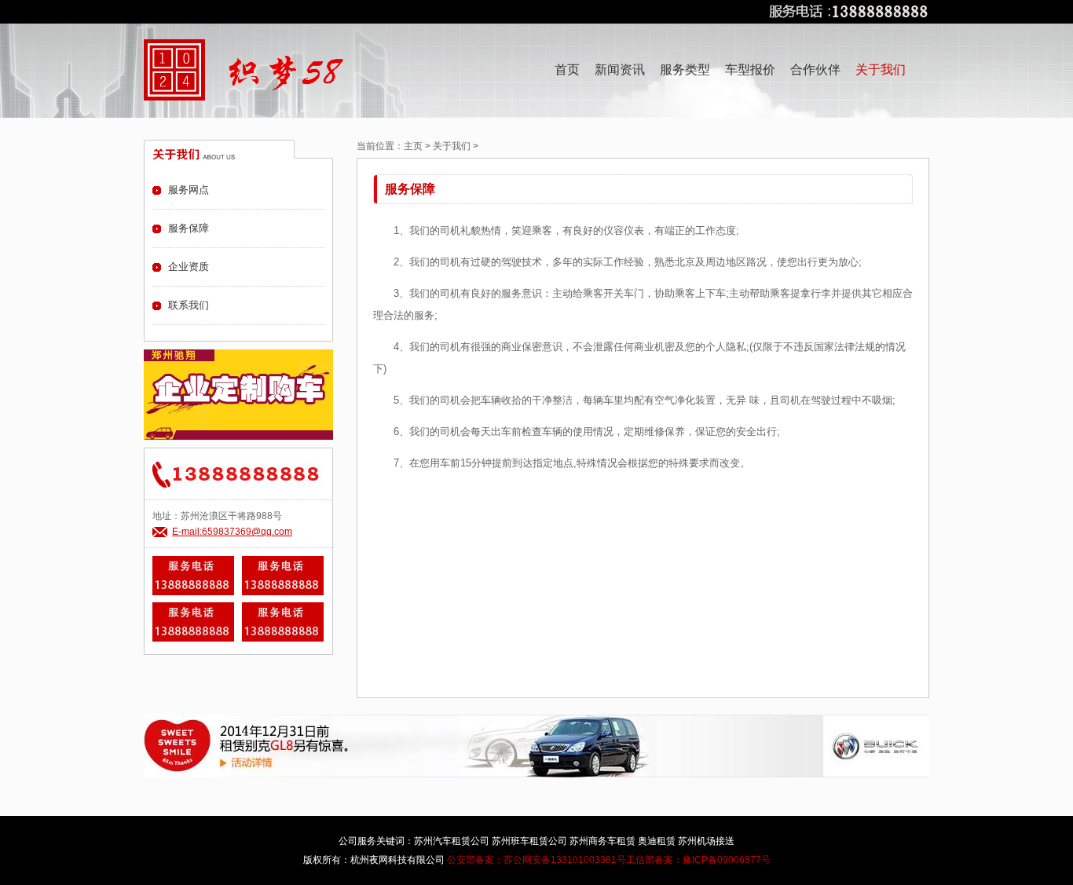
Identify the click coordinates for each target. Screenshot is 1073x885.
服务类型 (685, 69)
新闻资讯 (620, 69)
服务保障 (188, 228)
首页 (567, 69)
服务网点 (188, 190)
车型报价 (750, 69)
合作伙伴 (815, 69)
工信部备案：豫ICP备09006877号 (698, 859)
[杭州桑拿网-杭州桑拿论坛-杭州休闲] (174, 70)
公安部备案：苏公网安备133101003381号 (536, 859)
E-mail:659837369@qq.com (232, 531)
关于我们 (452, 146)
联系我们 (188, 305)
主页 (413, 146)
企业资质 (188, 266)
